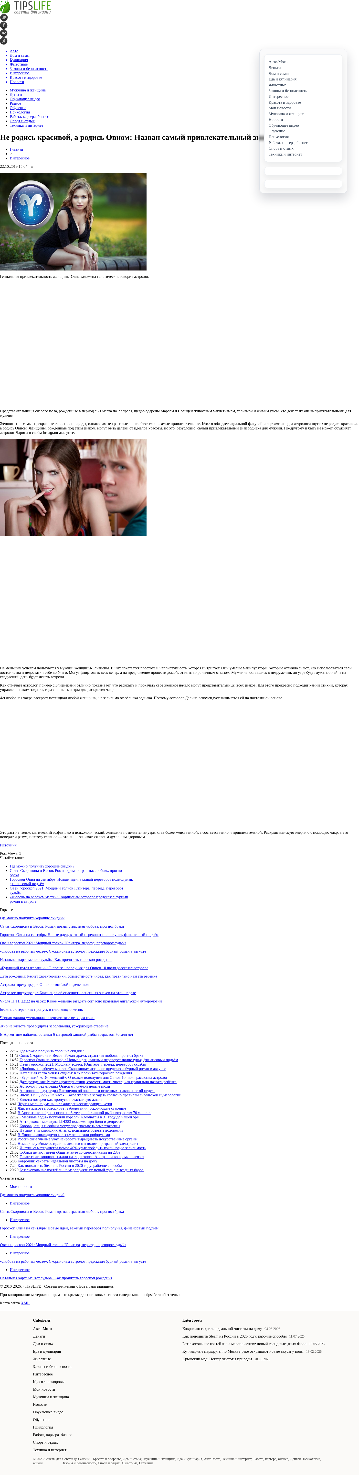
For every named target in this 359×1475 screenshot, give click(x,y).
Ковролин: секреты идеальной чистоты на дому (57, 1161)
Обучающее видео (25, 99)
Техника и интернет (26, 125)
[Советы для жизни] (25, 12)
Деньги (16, 94)
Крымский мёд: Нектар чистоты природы (217, 1359)
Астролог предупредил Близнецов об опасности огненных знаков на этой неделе (68, 993)
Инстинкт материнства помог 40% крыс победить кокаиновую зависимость (83, 1148)
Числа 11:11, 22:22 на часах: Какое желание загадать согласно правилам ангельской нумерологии (81, 1001)
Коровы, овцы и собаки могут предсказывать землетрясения (70, 1126)
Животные (42, 1359)
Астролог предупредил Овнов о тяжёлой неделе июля (45, 984)
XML (25, 1303)
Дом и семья (43, 1344)
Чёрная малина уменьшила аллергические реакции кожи (47, 1018)
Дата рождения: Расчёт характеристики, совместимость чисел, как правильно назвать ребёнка (78, 976)
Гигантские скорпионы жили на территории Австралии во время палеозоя (82, 1157)
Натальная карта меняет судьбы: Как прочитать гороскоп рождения (56, 959)
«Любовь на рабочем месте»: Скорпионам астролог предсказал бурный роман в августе (73, 951)
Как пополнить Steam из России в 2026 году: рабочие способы (70, 1165)
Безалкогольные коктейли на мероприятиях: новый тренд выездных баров (82, 1170)
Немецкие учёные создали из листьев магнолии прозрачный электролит (78, 1143)
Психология (20, 112)
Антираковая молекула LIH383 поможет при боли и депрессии (72, 1121)
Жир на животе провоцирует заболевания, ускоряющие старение (54, 1026)
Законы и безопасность (52, 1366)
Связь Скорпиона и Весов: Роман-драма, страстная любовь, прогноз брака (62, 926)
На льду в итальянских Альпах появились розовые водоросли (71, 1130)
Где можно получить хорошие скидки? (42, 866)
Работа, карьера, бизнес (29, 116)
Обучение (18, 108)
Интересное (20, 158)
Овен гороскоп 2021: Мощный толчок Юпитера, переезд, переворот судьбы (63, 943)
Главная (16, 149)
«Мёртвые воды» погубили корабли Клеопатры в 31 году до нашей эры (79, 1117)
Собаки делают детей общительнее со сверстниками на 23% (70, 1152)
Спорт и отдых (22, 121)
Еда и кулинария (47, 1351)
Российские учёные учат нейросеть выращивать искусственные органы (77, 1139)
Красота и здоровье (49, 1382)
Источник (8, 845)
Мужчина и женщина (28, 90)
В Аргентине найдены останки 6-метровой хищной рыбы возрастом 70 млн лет (66, 1034)
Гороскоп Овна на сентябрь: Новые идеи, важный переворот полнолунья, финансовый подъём (79, 935)
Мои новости (21, 1186)
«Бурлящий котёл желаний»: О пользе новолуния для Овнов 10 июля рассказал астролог (74, 968)
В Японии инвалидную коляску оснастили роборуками (64, 1135)
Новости (40, 1404)
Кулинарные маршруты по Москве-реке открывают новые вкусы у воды (243, 1351)
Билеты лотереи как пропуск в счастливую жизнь (41, 1009)
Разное (15, 103)
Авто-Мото (42, 1329)
